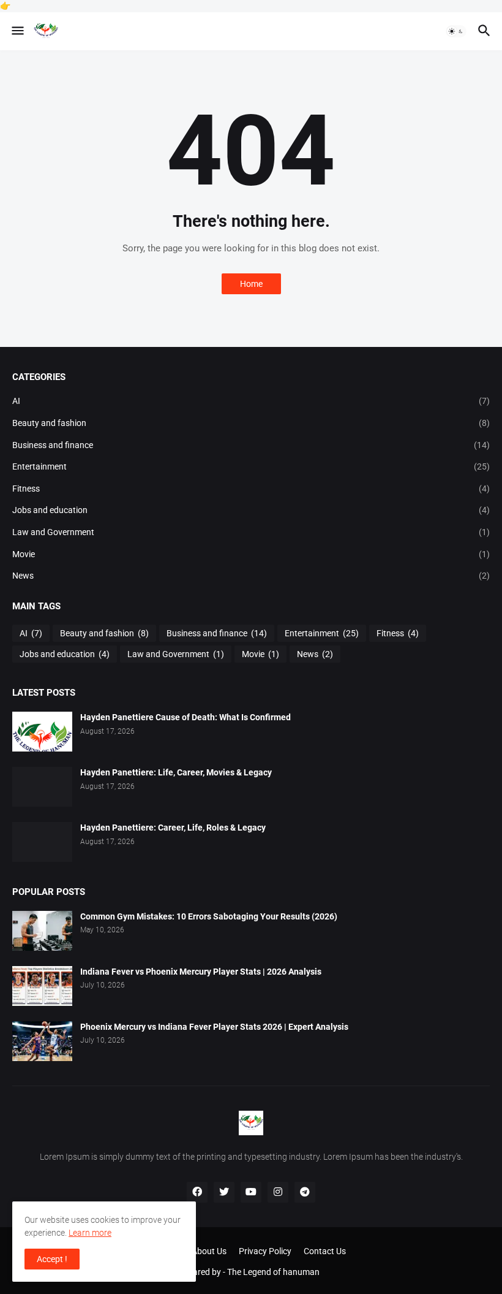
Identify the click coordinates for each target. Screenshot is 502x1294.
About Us (209, 1251)
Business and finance (251, 445)
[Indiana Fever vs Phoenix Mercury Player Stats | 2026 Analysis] (42, 986)
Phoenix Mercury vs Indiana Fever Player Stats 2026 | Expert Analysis (214, 1027)
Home (251, 284)
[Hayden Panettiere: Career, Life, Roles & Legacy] (42, 842)
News (251, 575)
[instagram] (278, 1192)
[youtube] (251, 1192)
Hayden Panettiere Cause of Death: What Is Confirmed (185, 717)
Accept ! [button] (52, 1259)
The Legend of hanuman (273, 1272)
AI (251, 401)
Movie (251, 554)
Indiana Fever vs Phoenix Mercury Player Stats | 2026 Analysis (200, 971)
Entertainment (251, 466)
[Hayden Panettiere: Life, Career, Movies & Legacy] (42, 787)
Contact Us (325, 1251)
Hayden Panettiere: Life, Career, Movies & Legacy (176, 772)
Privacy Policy (265, 1251)
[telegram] (304, 1192)
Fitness (251, 488)
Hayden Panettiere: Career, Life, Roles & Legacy (173, 827)
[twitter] (224, 1192)
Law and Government (251, 532)
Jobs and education (251, 510)
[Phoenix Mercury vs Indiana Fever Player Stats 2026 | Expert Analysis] (42, 1041)
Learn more (90, 1233)
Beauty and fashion (251, 423)
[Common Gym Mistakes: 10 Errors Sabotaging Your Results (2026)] (42, 931)
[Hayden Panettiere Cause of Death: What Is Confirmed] (42, 732)
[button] (17, 31)
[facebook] (197, 1192)
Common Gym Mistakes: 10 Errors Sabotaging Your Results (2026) (208, 916)
